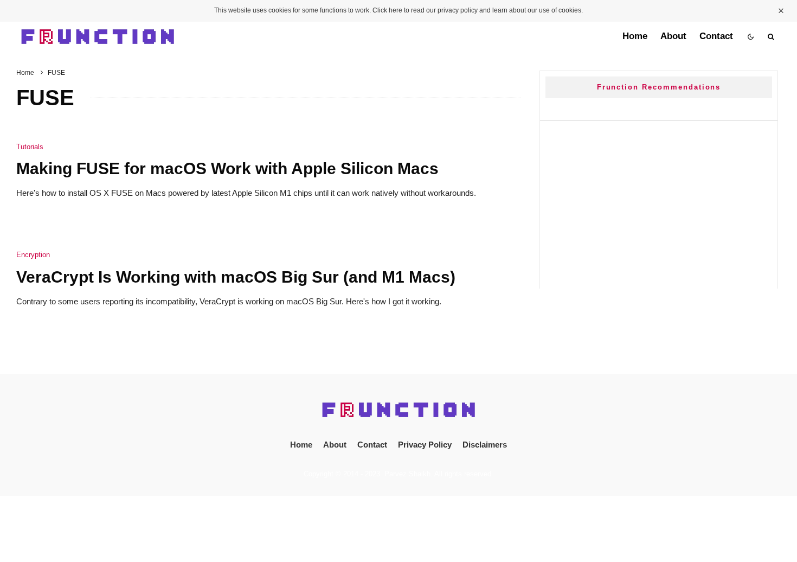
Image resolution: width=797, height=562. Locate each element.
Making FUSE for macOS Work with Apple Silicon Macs (227, 168)
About (673, 36)
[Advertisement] (659, 202)
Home (634, 36)
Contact (716, 36)
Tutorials (29, 147)
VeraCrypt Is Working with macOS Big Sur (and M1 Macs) (235, 277)
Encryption (33, 255)
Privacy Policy (425, 444)
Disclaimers (484, 444)
